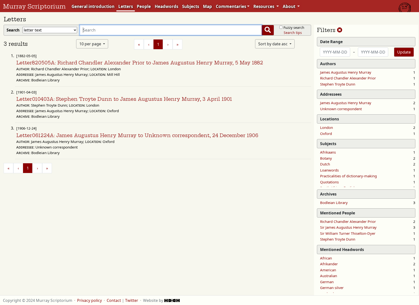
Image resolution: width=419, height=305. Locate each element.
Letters (125, 6)
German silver (332, 287)
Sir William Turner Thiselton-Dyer (347, 233)
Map (207, 6)
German (327, 281)
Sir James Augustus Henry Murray (348, 227)
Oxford (326, 133)
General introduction (93, 6)
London (326, 127)
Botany (326, 158)
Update (404, 52)
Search (14, 30)
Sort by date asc (273, 44)
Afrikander (329, 263)
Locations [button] (329, 119)
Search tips (293, 32)
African (326, 258)
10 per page (90, 44)
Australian (328, 275)
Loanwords (329, 170)
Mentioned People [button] (337, 213)
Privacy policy (89, 300)
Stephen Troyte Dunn (337, 84)
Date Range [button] (331, 41)
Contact (114, 300)
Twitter (131, 300)
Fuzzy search (293, 27)
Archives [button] (328, 194)
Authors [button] (328, 63)
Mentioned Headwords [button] (342, 249)
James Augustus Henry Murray (345, 72)
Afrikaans (328, 152)
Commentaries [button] (231, 6)
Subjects (190, 6)
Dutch (325, 164)
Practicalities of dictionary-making (348, 175)
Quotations (329, 182)
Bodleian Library (334, 202)
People (144, 6)
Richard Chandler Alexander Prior (348, 78)
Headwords (166, 6)
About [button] (289, 6)
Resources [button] (264, 6)
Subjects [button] (328, 143)
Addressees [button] (331, 94)
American (328, 269)
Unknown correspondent (341, 108)
